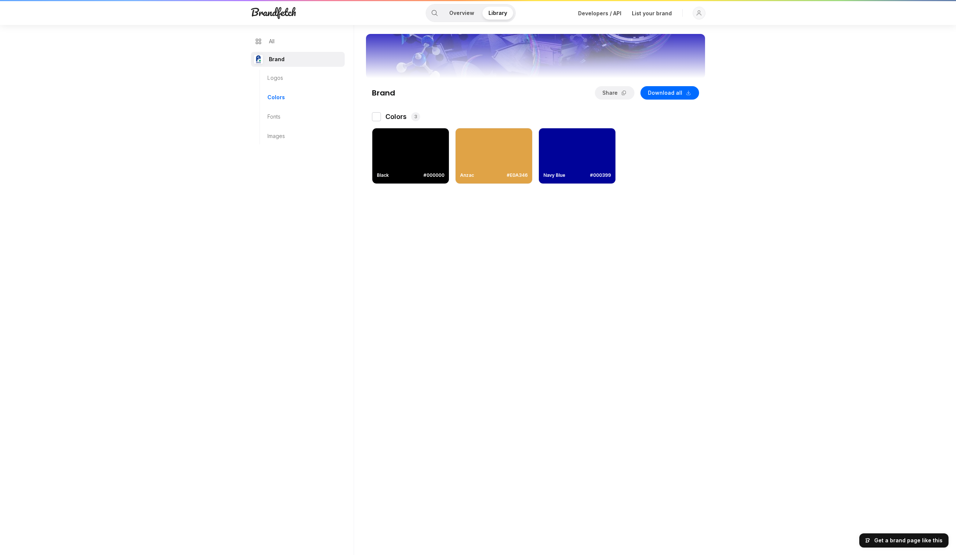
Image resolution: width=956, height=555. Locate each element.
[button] (699, 13)
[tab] (434, 13)
